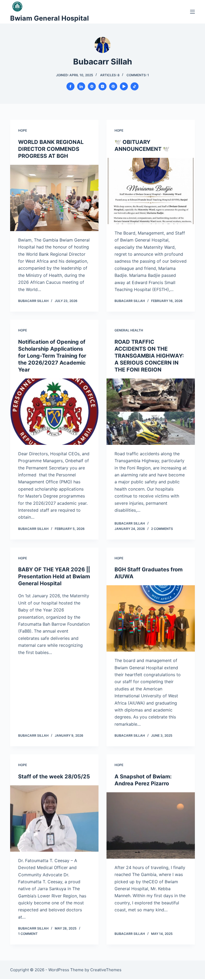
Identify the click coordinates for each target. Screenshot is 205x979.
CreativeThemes (105, 969)
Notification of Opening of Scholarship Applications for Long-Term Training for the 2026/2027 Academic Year (52, 356)
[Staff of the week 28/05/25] (54, 818)
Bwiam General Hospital (49, 18)
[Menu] (192, 11)
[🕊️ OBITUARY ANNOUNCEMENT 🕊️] (151, 191)
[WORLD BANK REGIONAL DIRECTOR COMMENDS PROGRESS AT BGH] (54, 198)
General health (129, 330)
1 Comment (28, 934)
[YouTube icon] (124, 86)
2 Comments (162, 529)
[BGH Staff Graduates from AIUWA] (151, 618)
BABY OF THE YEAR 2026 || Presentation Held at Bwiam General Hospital (54, 576)
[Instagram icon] (102, 86)
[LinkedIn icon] (81, 86)
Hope (22, 130)
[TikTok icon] (135, 86)
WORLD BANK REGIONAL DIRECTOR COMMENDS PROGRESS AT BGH (51, 149)
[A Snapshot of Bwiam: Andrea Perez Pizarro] (151, 825)
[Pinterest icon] (113, 86)
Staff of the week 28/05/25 (54, 776)
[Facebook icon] (70, 86)
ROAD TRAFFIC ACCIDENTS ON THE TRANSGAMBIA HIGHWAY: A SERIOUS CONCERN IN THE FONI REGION (149, 356)
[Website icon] (92, 86)
